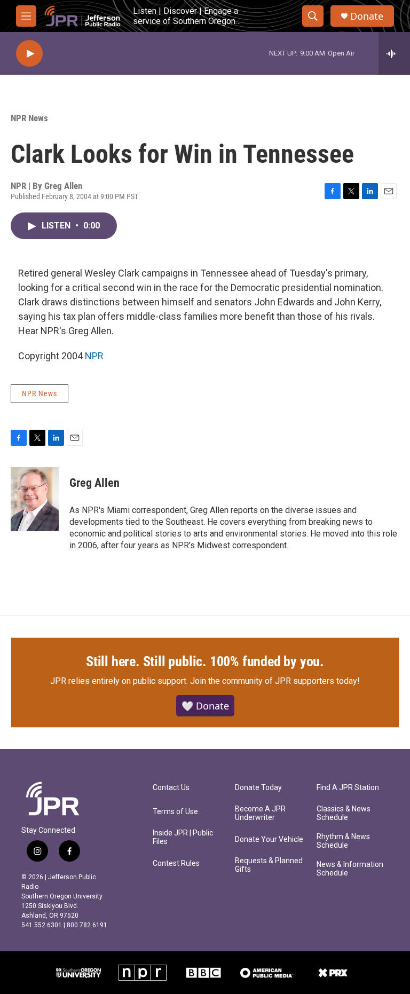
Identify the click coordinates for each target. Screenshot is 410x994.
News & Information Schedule (350, 869)
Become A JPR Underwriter (260, 813)
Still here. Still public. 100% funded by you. (205, 661)
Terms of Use (175, 812)
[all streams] (394, 53)
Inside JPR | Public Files (183, 837)
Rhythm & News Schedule (343, 841)
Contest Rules (176, 863)
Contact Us (171, 788)
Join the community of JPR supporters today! (275, 681)
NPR (94, 355)
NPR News (29, 118)
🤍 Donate (205, 705)
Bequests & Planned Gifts (269, 865)
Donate (366, 16)
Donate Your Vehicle (269, 839)
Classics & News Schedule (343, 813)
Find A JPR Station (348, 788)
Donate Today (258, 788)
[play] (29, 54)
